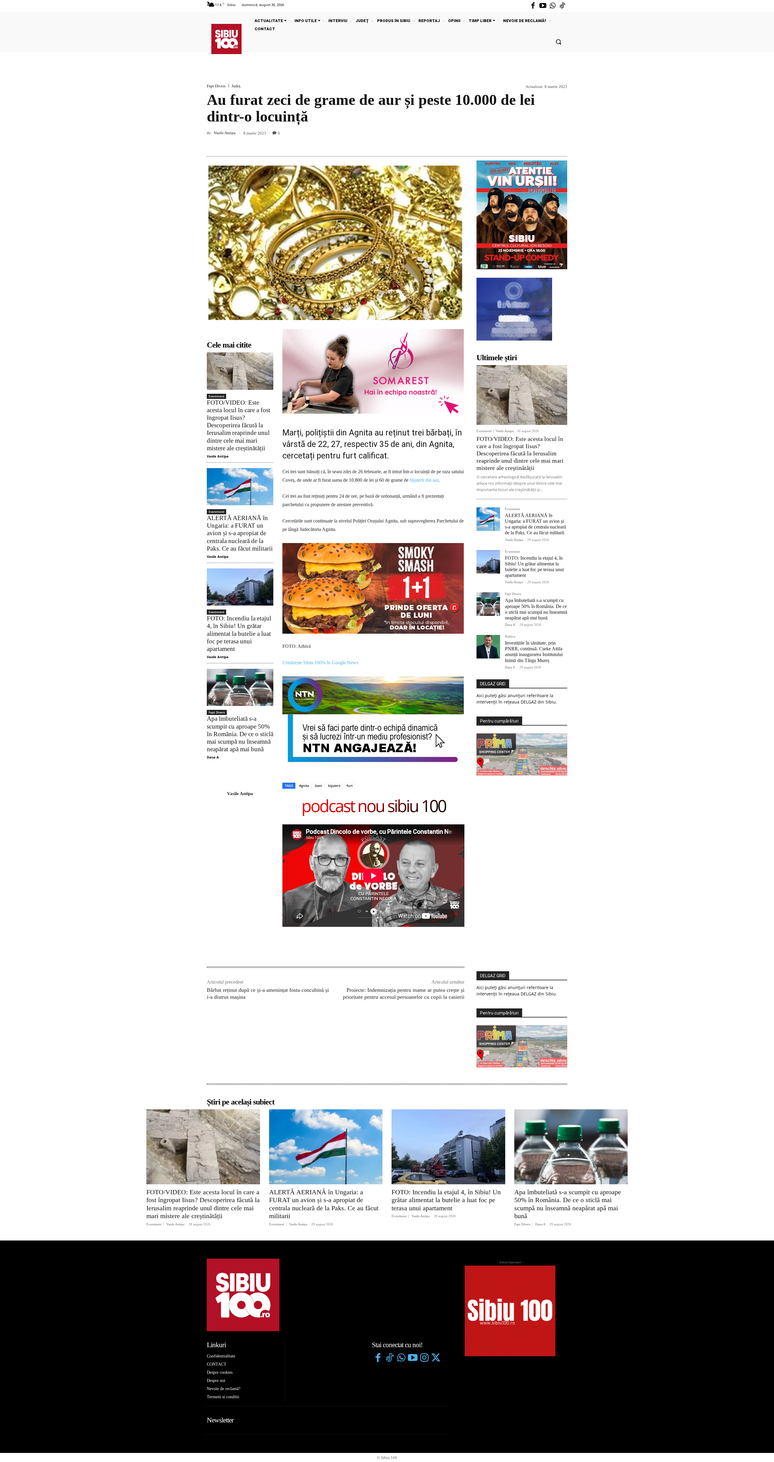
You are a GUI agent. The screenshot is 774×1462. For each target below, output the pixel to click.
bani (318, 698)
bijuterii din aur (424, 480)
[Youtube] (543, 6)
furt (349, 698)
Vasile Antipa (225, 133)
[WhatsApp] (561, 142)
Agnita (304, 698)
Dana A (213, 757)
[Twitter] (435, 1270)
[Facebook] (533, 6)
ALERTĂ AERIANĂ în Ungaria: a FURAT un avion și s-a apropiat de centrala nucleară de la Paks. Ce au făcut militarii (240, 533)
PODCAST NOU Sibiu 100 (373, 719)
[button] (558, 41)
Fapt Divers (216, 86)
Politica (510, 636)
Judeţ (236, 86)
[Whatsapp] (553, 6)
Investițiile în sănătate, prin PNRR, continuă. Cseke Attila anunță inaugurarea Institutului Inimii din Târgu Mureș (534, 651)
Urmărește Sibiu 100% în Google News (320, 574)
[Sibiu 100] (226, 39)
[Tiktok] (562, 6)
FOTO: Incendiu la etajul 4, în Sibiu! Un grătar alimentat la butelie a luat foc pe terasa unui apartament (239, 633)
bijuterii (334, 698)
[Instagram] (424, 1270)
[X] (533, 142)
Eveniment (216, 396)
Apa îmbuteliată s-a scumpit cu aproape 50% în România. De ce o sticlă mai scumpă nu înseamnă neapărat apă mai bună (240, 734)
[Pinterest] (547, 142)
